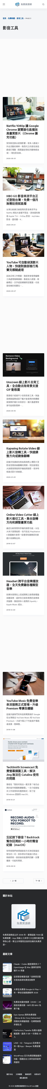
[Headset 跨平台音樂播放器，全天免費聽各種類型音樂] (23, 564)
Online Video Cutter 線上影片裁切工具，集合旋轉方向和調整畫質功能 (22, 518)
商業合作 (37, 1074)
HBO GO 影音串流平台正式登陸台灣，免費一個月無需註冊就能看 (22, 199)
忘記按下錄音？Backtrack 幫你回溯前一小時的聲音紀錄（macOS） (23, 841)
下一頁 (38, 881)
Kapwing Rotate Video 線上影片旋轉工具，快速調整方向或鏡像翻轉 (23, 452)
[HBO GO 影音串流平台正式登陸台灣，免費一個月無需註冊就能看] (23, 179)
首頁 (4, 18)
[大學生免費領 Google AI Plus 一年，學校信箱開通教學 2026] (7, 992)
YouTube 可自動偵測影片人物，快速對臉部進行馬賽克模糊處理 (22, 266)
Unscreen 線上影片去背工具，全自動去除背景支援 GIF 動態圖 (22, 385)
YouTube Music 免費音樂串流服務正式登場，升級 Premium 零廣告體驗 (22, 704)
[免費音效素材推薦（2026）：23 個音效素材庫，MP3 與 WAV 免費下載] (7, 1005)
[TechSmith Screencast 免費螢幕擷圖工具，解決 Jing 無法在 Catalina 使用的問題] (23, 750)
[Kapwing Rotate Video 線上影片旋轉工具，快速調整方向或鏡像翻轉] (23, 431)
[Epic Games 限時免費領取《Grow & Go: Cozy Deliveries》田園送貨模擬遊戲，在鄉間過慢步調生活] (7, 1018)
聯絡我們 (28, 1074)
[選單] (4, 4)
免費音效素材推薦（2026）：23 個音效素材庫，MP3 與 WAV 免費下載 (27, 1005)
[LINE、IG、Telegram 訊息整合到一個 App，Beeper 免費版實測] (7, 1046)
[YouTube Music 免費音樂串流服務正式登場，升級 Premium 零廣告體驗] (23, 683)
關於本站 (10, 1074)
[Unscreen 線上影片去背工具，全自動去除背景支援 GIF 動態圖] (23, 365)
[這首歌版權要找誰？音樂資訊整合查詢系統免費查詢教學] (7, 980)
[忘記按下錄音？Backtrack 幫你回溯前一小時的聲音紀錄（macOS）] (23, 820)
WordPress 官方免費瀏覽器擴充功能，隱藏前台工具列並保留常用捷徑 (27, 1059)
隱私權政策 (23, 1078)
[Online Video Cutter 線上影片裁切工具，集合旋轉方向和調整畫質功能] (23, 497)
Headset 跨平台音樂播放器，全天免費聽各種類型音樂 (22, 584)
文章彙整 (19, 1074)
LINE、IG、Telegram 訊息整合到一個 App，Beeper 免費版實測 (27, 1046)
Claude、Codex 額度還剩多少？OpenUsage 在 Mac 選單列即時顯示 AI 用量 (27, 967)
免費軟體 (11, 18)
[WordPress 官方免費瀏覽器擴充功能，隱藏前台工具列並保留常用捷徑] (7, 1059)
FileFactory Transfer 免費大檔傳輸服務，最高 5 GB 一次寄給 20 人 (28, 1033)
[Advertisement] (23, 68)
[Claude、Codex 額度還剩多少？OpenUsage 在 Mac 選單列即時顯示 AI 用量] (7, 967)
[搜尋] (43, 4)
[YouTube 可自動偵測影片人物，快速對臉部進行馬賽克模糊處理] (23, 245)
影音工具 (20, 18)
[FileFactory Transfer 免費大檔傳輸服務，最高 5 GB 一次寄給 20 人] (7, 1033)
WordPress (30, 1086)
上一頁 (14, 881)
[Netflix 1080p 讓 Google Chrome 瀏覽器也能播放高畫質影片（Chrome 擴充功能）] (23, 108)
